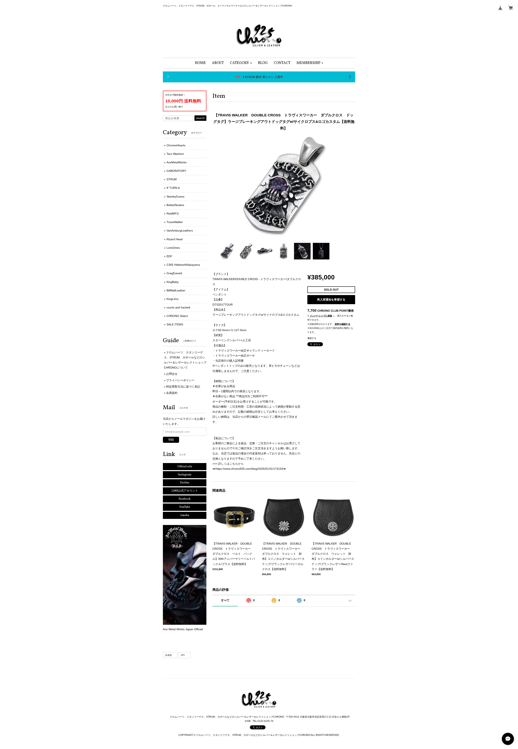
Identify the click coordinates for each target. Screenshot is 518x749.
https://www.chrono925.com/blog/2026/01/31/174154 (249, 468)
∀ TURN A (173, 187)
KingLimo (172, 299)
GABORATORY (176, 170)
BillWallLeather (176, 290)
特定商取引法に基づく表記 (183, 386)
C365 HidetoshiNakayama (183, 264)
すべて (225, 600)
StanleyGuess (175, 196)
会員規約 (171, 392)
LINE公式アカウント (185, 491)
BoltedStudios (175, 205)
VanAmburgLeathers (180, 230)
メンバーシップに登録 (321, 315)
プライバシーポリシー (180, 380)
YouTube (184, 507)
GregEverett (174, 273)
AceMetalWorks (177, 162)
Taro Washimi (175, 153)
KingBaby (173, 282)
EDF (169, 256)
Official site (184, 467)
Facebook (185, 499)
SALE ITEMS (175, 324)
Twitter (184, 483)
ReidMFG (173, 213)
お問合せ (171, 373)
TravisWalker (175, 222)
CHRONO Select (177, 316)
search (200, 118)
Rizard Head (175, 239)
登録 (171, 439)
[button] (241, 63)
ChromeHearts (176, 145)
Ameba (184, 515)
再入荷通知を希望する (331, 299)
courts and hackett (178, 307)
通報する (311, 338)
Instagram (184, 475)
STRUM (172, 179)
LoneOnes (173, 247)
